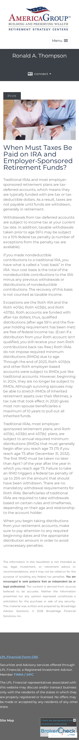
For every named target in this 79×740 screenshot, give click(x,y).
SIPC (30, 675)
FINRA (19, 675)
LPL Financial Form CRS (19, 657)
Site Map (7, 720)
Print (12, 96)
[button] (60, 41)
